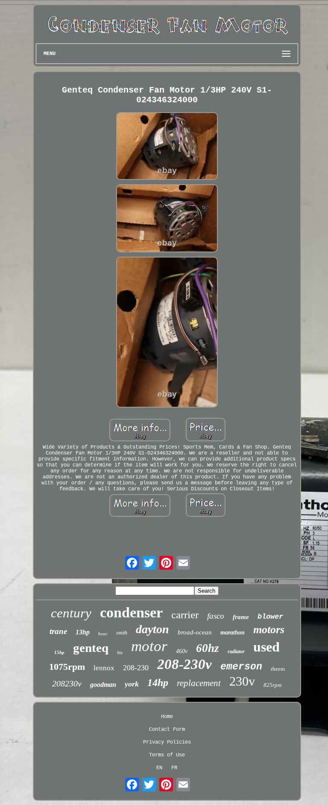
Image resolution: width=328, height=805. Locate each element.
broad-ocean (195, 632)
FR (174, 768)
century (71, 612)
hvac (103, 633)
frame (241, 617)
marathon (232, 632)
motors (268, 629)
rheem (278, 669)
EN (159, 768)
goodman (103, 684)
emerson (241, 666)
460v (181, 651)
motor (149, 646)
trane (58, 631)
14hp (157, 682)
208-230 (136, 667)
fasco (215, 615)
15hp (59, 652)
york (132, 684)
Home (167, 717)
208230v (67, 683)
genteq (90, 647)
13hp (83, 632)
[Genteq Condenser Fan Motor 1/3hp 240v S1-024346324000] (167, 147)
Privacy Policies (167, 742)
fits (120, 652)
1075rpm (67, 666)
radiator (236, 651)
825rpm (272, 685)
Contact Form (167, 730)
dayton (152, 629)
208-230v (184, 664)
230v (242, 681)
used (266, 646)
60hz (207, 648)
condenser (131, 612)
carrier (185, 614)
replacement (199, 683)
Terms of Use (167, 755)
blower (270, 617)
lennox (104, 668)
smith (121, 633)
